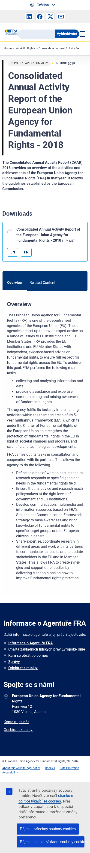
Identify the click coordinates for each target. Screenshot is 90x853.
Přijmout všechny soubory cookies (48, 829)
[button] (29, 16)
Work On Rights (25, 48)
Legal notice (32, 768)
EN (12, 252)
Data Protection (69, 768)
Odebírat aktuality (23, 668)
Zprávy (14, 662)
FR (26, 252)
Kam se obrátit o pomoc (28, 655)
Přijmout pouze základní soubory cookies (52, 842)
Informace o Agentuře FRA (30, 643)
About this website (13, 768)
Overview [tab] (15, 282)
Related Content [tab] (42, 282)
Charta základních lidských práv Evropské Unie (46, 649)
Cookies (50, 768)
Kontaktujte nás (16, 722)
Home (8, 48)
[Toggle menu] (82, 34)
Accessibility (10, 772)
